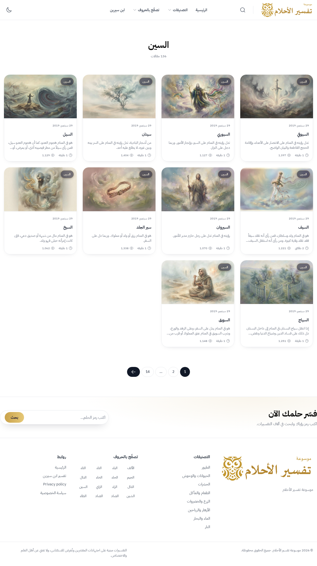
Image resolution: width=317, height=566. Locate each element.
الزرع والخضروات (198, 501)
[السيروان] (197, 189)
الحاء (115, 477)
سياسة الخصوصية (53, 493)
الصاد (115, 496)
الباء (114, 468)
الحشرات (204, 484)
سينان (146, 134)
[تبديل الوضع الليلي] (9, 10)
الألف (130, 468)
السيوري (223, 134)
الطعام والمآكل (199, 493)
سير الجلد (143, 227)
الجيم (130, 477)
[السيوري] (197, 96)
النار (207, 527)
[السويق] (197, 282)
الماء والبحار (202, 518)
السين (83, 486)
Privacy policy (54, 484)
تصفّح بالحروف (148, 10)
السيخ (68, 227)
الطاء (83, 496)
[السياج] (276, 282)
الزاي (99, 486)
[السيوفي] (276, 96)
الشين (131, 496)
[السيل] (40, 96)
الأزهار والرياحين (199, 510)
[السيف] (276, 189)
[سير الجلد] (119, 189)
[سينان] (119, 96)
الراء (114, 486)
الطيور (206, 467)
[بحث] (243, 10)
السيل (68, 134)
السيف (303, 227)
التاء (99, 468)
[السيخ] (40, 189)
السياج (303, 320)
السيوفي (303, 134)
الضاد (99, 496)
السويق (224, 320)
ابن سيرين (117, 10)
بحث (14, 417)
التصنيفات (180, 10)
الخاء (99, 477)
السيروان (223, 227)
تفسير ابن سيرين (54, 475)
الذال (131, 486)
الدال (83, 477)
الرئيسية (201, 10)
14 (148, 371)
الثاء (83, 468)
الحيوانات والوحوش (196, 475)
